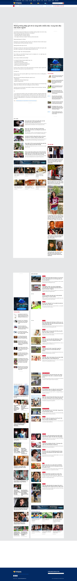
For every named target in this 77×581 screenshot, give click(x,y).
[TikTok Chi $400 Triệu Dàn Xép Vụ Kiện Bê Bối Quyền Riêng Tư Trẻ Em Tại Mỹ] (49, 111)
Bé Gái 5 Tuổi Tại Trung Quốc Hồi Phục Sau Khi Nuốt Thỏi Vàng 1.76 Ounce (57, 76)
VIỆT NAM (26, 0)
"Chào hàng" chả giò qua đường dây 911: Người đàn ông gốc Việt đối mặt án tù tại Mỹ (55, 236)
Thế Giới (44, 301)
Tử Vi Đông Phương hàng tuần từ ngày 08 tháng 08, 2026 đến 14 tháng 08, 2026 (22, 337)
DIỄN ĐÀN (34, 0)
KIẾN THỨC (45, 0)
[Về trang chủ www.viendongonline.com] (17, 3)
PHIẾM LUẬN (38, 0)
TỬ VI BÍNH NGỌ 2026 (18, 0)
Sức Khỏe (44, 355)
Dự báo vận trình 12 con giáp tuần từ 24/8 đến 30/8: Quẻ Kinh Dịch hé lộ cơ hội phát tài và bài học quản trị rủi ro (52, 466)
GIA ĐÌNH (49, 0)
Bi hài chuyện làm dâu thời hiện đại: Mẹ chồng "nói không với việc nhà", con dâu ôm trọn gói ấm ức (52, 375)
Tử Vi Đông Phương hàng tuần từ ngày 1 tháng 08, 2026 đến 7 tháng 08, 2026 (23, 332)
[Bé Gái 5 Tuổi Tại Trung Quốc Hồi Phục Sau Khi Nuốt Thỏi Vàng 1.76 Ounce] (49, 76)
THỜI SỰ (23, 0)
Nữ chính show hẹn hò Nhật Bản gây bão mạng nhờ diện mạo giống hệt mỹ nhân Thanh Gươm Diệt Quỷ (52, 452)
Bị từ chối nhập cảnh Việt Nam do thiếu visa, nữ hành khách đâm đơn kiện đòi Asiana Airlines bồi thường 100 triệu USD (52, 323)
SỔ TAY (42, 0)
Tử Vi (43, 463)
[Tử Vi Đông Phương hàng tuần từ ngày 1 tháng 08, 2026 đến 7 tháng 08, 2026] (15, 332)
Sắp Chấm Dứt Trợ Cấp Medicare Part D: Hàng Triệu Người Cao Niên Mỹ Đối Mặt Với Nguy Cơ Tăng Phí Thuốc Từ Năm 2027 (23, 343)
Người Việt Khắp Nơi (46, 387)
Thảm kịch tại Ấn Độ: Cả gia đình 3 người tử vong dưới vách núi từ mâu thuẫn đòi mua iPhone (57, 102)
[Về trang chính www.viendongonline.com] (14, 0)
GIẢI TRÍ (53, 0)
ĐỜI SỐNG (30, 0)
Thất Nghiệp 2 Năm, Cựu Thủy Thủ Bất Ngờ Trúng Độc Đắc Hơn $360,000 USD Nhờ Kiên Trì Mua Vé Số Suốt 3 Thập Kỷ (52, 287)
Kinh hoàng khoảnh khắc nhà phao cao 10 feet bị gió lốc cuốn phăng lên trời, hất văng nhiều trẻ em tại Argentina (52, 278)
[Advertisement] (38, 15)
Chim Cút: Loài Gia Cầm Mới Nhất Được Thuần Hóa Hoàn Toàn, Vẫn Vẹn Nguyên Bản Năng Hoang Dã (52, 340)
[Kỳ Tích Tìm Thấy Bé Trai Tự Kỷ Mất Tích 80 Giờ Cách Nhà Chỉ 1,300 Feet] (49, 86)
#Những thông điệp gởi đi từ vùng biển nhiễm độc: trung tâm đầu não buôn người (26, 100)
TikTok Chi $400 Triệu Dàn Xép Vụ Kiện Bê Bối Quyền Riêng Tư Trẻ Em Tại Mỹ (57, 112)
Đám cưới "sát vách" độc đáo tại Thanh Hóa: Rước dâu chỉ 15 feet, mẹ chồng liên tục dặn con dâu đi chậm (35, 129)
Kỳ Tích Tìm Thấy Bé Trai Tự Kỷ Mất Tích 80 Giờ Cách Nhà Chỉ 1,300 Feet (57, 87)
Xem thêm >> (57, 0)
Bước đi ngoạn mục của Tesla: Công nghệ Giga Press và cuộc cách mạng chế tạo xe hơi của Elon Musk (55, 182)
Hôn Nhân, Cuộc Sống (46, 373)
